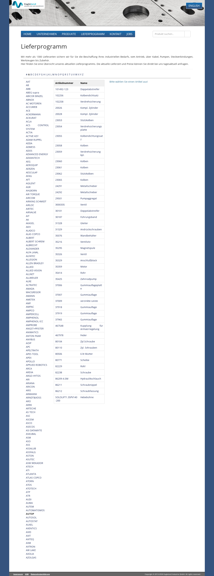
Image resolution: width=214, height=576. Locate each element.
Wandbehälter (88, 235)
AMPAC (30, 306)
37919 (58, 313)
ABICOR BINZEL (34, 96)
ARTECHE (31, 408)
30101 (58, 210)
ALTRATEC (31, 285)
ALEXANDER (32, 248)
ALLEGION (31, 259)
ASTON (30, 455)
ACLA (29, 121)
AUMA (29, 502)
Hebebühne (87, 397)
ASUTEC (30, 459)
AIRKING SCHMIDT (36, 201)
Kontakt (115, 34)
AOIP (28, 343)
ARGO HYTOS (33, 375)
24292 (58, 192)
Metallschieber (88, 186)
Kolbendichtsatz (89, 95)
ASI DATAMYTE (34, 430)
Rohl (82, 366)
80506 (58, 353)
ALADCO (30, 230)
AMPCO (30, 310)
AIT (27, 216)
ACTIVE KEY (32, 136)
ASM (28, 437)
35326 (58, 254)
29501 (58, 198)
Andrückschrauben (91, 229)
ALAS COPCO (33, 234)
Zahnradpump (88, 279)
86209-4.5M (61, 378)
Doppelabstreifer (89, 89)
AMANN (30, 295)
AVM (28, 543)
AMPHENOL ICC (34, 321)
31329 (58, 229)
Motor (83, 266)
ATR (28, 495)
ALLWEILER (32, 277)
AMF (28, 303)
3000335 (60, 204)
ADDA (29, 143)
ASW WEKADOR (34, 463)
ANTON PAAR (33, 335)
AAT (28, 81)
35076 (58, 235)
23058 (58, 145)
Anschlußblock (88, 260)
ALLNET (30, 274)
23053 (58, 120)
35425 (58, 279)
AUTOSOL (31, 517)
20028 (58, 114)
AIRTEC (30, 208)
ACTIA (29, 132)
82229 (58, 366)
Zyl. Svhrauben (88, 347)
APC (28, 346)
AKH (28, 226)
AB (27, 85)
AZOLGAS (31, 557)
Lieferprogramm (92, 34)
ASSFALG (31, 452)
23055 (58, 136)
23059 (58, 151)
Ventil (83, 204)
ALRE (28, 281)
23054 (58, 126)
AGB (27, 574)
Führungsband (88, 217)
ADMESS (30, 147)
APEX (28, 357)
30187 (58, 217)
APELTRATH (32, 350)
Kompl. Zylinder (89, 107)
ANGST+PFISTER (35, 328)
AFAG (29, 176)
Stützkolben (87, 120)
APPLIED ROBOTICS (36, 364)
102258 (59, 101)
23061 (58, 167)
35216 (58, 241)
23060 (58, 161)
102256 (59, 95)
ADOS (29, 150)
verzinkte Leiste (89, 300)
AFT (28, 179)
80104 (58, 341)
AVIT (28, 535)
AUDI (28, 499)
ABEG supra (32, 92)
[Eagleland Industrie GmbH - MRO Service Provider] (28, 4)
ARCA (29, 368)
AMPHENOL (32, 317)
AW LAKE (31, 550)
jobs (129, 34)
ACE (28, 110)
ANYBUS (30, 339)
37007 (58, 294)
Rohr (83, 272)
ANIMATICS (32, 332)
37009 (58, 300)
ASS (28, 444)
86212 (58, 391)
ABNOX (30, 99)
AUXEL (29, 524)
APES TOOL (32, 354)
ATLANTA (31, 474)
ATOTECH (31, 488)
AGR (28, 187)
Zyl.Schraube (87, 341)
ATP (28, 492)
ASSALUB (31, 448)
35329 (58, 260)
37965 (58, 319)
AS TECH (30, 412)
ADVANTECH (33, 157)
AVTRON (30, 546)
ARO (28, 401)
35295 (58, 248)
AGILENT (30, 183)
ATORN (30, 481)
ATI (27, 470)
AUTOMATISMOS (35, 510)
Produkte (69, 34)
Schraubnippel (88, 384)
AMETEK (30, 299)
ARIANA (30, 383)
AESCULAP (31, 172)
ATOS (29, 484)
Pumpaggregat (88, 198)
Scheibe (84, 360)
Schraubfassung (89, 391)
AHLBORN (31, 190)
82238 (58, 372)
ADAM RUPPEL (34, 139)
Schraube (85, 372)
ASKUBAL (31, 433)
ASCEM (30, 419)
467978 (59, 335)
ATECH (29, 466)
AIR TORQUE (33, 194)
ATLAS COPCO (33, 477)
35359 (58, 266)
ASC (28, 415)
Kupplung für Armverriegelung (91, 327)
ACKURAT (31, 117)
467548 (59, 325)
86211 (58, 384)
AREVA (29, 372)
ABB (28, 88)
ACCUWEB (31, 107)
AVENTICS (31, 528)
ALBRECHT (31, 245)
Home (27, 34)
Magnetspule (87, 248)
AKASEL (30, 223)
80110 (58, 347)
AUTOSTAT (32, 521)
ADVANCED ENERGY (37, 154)
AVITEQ (30, 539)
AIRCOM (30, 197)
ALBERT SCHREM (35, 241)
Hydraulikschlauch (90, 378)
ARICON (30, 386)
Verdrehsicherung (90, 101)
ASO (28, 441)
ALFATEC (30, 256)
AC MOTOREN (33, 103)
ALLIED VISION (34, 270)
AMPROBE (31, 325)
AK (27, 219)
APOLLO (30, 361)
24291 (58, 186)
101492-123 (61, 89)
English (194, 6)
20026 (58, 107)
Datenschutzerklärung (40, 574)
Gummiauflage (88, 294)
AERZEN (30, 168)
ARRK (29, 404)
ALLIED (29, 266)
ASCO (29, 423)
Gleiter (84, 223)
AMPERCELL (32, 314)
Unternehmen (47, 34)
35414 (58, 272)
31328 (58, 223)
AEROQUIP (32, 165)
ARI (28, 379)
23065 (58, 179)
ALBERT (30, 237)
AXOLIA (30, 553)
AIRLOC (30, 205)
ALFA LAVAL (32, 252)
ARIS (28, 390)
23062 (58, 173)
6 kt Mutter (86, 353)
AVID (28, 532)
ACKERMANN (33, 114)
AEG (28, 161)
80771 (58, 360)
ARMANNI (31, 394)
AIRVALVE (31, 212)
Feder (83, 335)
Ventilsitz (85, 241)
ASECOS (30, 426)
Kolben (84, 145)
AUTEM (30, 506)
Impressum (18, 574)
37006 (58, 285)
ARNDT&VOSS (33, 397)
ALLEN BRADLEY (35, 263)
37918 (58, 307)
